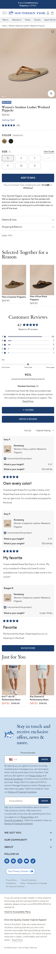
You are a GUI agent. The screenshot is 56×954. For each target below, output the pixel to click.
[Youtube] (26, 861)
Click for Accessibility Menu (17, 912)
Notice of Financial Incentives (18, 823)
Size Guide (49, 151)
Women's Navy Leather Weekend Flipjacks (30, 451)
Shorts (37, 20)
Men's (5, 20)
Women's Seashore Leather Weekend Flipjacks (32, 525)
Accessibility (11, 883)
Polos (27, 20)
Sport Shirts (50, 20)
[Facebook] (6, 861)
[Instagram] (19, 861)
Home (4, 26)
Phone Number (28, 752)
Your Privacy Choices (18, 871)
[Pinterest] (13, 861)
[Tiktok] (32, 861)
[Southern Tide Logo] (27, 13)
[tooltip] (37, 386)
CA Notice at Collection (15, 887)
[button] (52, 32)
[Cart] (52, 13)
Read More (17, 940)
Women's (16, 20)
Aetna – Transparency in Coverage (34, 883)
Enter (44, 759)
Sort (26, 430)
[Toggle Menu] (4, 13)
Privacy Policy (35, 775)
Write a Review (33, 420)
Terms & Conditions (13, 779)
